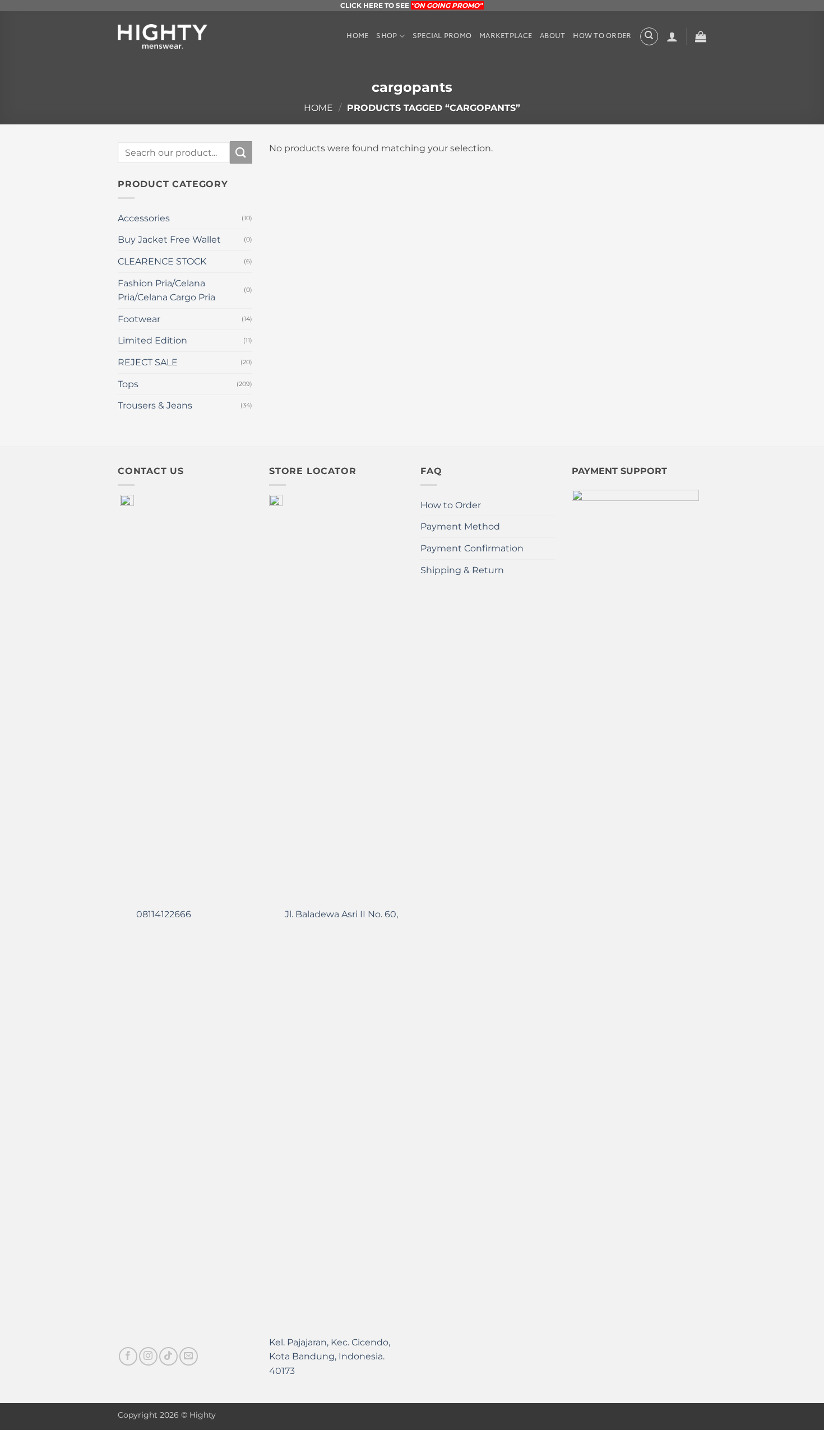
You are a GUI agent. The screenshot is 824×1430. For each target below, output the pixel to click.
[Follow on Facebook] (128, 1356)
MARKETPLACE (505, 36)
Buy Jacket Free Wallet (169, 239)
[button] (672, 36)
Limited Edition (152, 340)
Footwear (139, 319)
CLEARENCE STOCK (162, 261)
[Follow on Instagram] (148, 1356)
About (552, 36)
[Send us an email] (188, 1356)
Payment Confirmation (472, 548)
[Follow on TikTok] (168, 1356)
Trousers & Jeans (155, 405)
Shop (386, 36)
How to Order (602, 36)
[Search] (649, 36)
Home (357, 36)
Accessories (144, 218)
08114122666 (162, 914)
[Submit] (241, 152)
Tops (128, 384)
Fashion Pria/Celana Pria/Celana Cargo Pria (166, 290)
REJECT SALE (148, 362)
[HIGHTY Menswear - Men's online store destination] (162, 36)
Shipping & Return (462, 570)
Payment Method (460, 526)
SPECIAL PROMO (442, 36)
